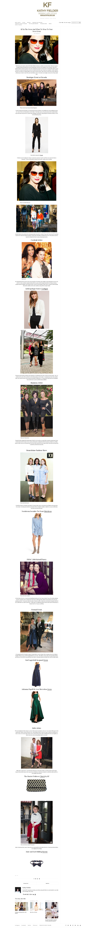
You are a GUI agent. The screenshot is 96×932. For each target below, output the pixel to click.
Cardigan (44, 289)
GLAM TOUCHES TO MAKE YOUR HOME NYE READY (51, 920)
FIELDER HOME (43, 23)
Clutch (42, 776)
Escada (41, 155)
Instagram (17, 925)
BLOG (24, 22)
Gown (46, 660)
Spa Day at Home (33, 912)
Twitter (29, 925)
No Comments (37, 33)
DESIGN (29, 22)
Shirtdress (48, 511)
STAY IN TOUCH (18, 24)
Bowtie (45, 852)
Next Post (47, 883)
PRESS (50, 23)
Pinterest (35, 925)
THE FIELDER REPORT (33, 23)
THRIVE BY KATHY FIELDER (21, 23)
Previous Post (25, 883)
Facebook (24, 925)
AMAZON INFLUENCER (37, 22)
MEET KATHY (18, 22)
